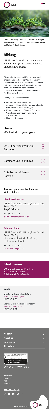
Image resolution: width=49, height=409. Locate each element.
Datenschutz (8, 378)
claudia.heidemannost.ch (16, 216)
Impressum (8, 376)
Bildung (22, 45)
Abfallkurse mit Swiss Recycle (16, 274)
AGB (5, 381)
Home (6, 40)
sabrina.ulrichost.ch (14, 248)
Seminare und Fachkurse (14, 271)
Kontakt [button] (8, 333)
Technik (23, 40)
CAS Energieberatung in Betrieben (18, 269)
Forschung (14, 40)
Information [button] (10, 342)
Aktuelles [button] (9, 346)
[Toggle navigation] (43, 4)
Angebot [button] (8, 338)
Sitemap (7, 383)
